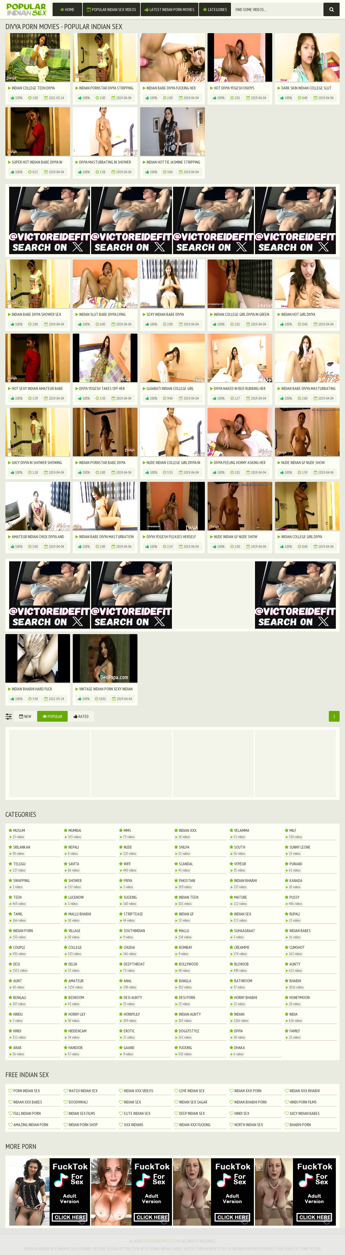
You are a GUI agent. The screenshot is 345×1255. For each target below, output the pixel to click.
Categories (217, 9)
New (27, 716)
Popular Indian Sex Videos (113, 9)
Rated (83, 716)
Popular (54, 716)
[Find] (331, 9)
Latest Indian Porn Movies (171, 9)
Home (69, 9)
